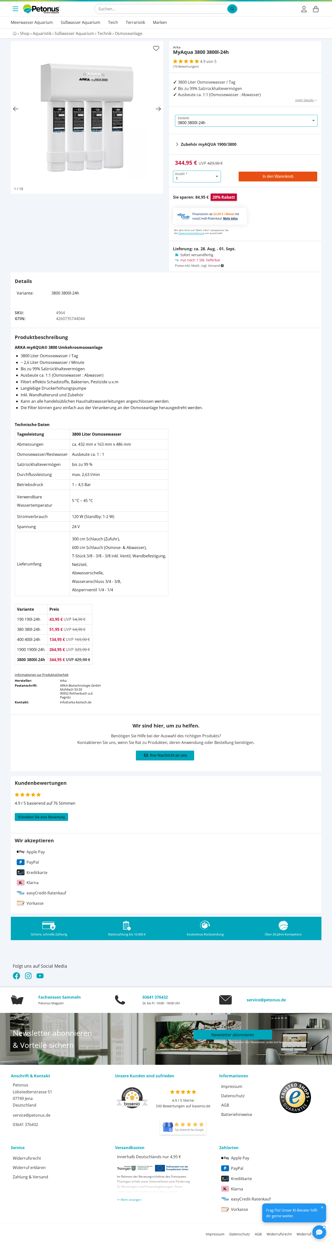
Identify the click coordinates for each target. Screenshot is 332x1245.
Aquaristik (42, 33)
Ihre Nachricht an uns (168, 755)
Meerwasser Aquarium (32, 22)
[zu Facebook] (17, 975)
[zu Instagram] (28, 975)
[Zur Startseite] (41, 9)
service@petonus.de (266, 1000)
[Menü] (16, 9)
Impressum (231, 1086)
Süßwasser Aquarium (80, 22)
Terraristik (135, 22)
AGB (225, 1105)
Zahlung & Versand (30, 1177)
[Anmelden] (304, 8)
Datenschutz (233, 1095)
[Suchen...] (232, 8)
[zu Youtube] (40, 975)
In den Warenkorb (278, 176)
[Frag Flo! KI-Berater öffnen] (319, 1232)
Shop (24, 33)
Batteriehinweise (236, 1114)
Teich (113, 22)
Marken (160, 22)
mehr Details (304, 100)
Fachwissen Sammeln (59, 997)
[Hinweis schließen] (322, 1207)
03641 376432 (155, 997)
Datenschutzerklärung (191, 233)
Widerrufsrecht (27, 1158)
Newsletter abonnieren (232, 1034)
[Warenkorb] (315, 8)
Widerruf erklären (29, 1167)
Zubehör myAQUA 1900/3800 (208, 144)
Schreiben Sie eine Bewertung (41, 817)
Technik (104, 33)
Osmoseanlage (128, 33)
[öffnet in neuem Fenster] (183, 1127)
